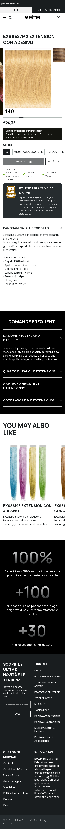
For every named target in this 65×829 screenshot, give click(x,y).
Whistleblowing (43, 698)
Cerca (38, 670)
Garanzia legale (12, 781)
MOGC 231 (40, 704)
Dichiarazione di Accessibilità (43, 739)
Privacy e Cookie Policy (47, 676)
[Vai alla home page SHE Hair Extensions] (32, 17)
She (16, 9)
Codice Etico (41, 710)
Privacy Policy (11, 775)
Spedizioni (9, 787)
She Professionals (49, 9)
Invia (17, 714)
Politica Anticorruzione (47, 716)
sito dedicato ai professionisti (36, 134)
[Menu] (4, 18)
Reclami (7, 799)
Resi (5, 805)
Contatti (8, 763)
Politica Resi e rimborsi (16, 793)
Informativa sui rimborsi (47, 692)
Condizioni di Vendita (15, 769)
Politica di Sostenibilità (47, 722)
